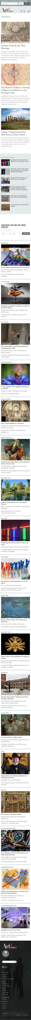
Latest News (6, 986)
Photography (6, 362)
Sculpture (5, 282)
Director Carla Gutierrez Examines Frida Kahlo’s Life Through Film (13, 936)
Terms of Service (26, 1015)
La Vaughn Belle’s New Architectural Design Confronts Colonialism (14, 550)
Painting (4, 595)
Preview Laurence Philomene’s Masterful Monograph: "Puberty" (13, 467)
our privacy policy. (17, 1014)
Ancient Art (6, 632)
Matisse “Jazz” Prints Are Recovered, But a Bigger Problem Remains (19, 170)
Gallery (4, 518)
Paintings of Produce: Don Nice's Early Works (19, 196)
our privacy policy (5, 1013)
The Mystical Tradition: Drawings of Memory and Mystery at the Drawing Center (15, 90)
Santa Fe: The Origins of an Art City (12, 900)
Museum (4, 672)
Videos (4, 990)
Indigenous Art (7, 867)
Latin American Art (9, 906)
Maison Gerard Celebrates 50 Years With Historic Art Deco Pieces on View (13, 589)
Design (3, 790)
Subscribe (26, 233)
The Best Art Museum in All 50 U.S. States (14, 861)
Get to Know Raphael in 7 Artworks (12, 423)
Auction (4, 322)
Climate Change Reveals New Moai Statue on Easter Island (13, 133)
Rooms (4, 1006)
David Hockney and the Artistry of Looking (19, 178)
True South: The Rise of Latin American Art (14, 932)
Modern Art (6, 478)
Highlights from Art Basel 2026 (10, 780)
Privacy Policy (19, 1015)
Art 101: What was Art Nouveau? (11, 585)
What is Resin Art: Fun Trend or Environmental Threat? (11, 512)
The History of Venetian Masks (19, 205)
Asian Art (5, 713)
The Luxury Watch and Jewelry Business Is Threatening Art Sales (14, 347)
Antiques (4, 557)
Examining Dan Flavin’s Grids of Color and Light (20, 160)
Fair (2, 751)
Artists (4, 1004)
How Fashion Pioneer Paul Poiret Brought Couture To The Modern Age (14, 822)
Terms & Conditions (8, 979)
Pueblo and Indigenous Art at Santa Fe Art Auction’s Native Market (14, 892)
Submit (27, 3)
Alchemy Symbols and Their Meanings (13, 47)
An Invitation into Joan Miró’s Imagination (14, 627)
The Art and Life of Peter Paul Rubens (13, 624)
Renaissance (6, 399)
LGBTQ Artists (6, 437)
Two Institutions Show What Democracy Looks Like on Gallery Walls (13, 702)
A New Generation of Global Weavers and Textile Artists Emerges (19, 188)
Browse (4, 999)
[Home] (7, 9)
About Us (5, 972)
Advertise (5, 994)
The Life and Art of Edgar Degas (11, 737)
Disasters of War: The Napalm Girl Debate (14, 391)
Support (4, 974)
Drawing (4, 243)
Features (5, 984)
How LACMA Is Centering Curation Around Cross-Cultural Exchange (14, 858)
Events (4, 988)
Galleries (5, 1001)
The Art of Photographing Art (10, 394)
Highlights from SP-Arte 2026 (10, 930)
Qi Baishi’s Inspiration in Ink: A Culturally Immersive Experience (13, 745)
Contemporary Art (8, 828)
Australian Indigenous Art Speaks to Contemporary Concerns (12, 896)
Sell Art (4, 1008)
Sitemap (4, 976)
